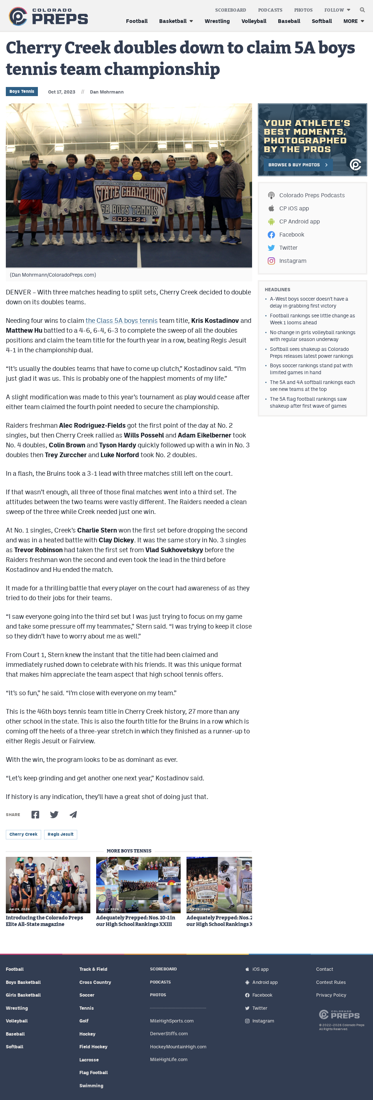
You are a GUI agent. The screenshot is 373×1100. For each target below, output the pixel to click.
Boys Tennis (21, 91)
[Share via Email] (73, 815)
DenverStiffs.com (169, 1033)
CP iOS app (294, 208)
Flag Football (93, 1072)
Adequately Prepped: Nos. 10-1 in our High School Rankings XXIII (135, 921)
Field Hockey (93, 1046)
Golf (84, 1021)
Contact (324, 969)
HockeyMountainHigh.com (178, 1046)
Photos (303, 10)
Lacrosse (89, 1060)
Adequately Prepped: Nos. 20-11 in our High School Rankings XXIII (227, 921)
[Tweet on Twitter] (54, 815)
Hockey (87, 1034)
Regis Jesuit (60, 834)
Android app (265, 982)
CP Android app (299, 221)
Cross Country (95, 982)
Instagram (292, 260)
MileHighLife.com (169, 1059)
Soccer (86, 995)
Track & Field (93, 969)
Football (137, 21)
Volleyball (254, 21)
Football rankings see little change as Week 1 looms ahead (312, 319)
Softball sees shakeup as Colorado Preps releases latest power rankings (311, 352)
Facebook (291, 234)
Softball (322, 21)
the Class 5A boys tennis (122, 320)
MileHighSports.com (172, 1021)
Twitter (288, 247)
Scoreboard (231, 10)
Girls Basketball (23, 995)
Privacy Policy (331, 995)
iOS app (260, 969)
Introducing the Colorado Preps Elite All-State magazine (44, 921)
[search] (362, 8)
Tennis (86, 1008)
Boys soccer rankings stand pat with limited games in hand (311, 369)
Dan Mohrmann (107, 92)
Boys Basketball (23, 982)
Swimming (91, 1085)
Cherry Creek (23, 834)
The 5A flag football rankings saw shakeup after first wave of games (308, 402)
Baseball (289, 21)
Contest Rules (331, 982)
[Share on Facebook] (35, 815)
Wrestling (217, 21)
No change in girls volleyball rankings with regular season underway (313, 335)
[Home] (47, 16)
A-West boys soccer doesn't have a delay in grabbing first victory (309, 302)
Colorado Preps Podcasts (312, 195)
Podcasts (270, 10)
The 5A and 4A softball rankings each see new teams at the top (312, 385)
